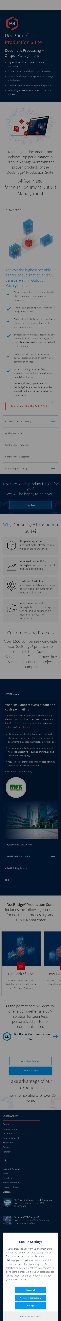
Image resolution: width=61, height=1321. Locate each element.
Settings (30, 1305)
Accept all (30, 1290)
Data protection (34, 1316)
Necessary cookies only (30, 1297)
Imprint (22, 1316)
